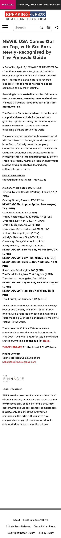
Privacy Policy (46, 532)
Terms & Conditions (44, 526)
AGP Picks (8, 4)
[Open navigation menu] (5, 27)
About (16, 519)
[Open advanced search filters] (48, 27)
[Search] (41, 27)
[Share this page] (56, 27)
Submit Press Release (18, 526)
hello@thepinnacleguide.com (19, 361)
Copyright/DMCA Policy (21, 532)
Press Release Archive (35, 519)
